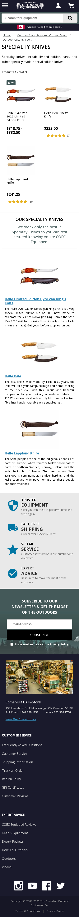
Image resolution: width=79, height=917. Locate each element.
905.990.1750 (62, 712)
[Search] (70, 18)
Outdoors (9, 858)
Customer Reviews (15, 796)
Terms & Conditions (27, 911)
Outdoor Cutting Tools (17, 39)
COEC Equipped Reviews (19, 824)
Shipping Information (17, 762)
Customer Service (14, 753)
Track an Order (13, 770)
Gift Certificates (13, 787)
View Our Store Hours (21, 719)
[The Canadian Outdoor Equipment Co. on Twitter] (60, 886)
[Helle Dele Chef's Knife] (40, 370)
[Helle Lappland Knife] (40, 447)
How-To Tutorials (15, 850)
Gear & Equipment (15, 833)
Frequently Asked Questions (22, 745)
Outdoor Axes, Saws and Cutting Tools (42, 35)
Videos (7, 867)
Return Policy (11, 779)
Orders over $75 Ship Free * (44, 27)
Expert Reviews (13, 841)
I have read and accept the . (42, 644)
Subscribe (39, 635)
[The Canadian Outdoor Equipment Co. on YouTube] (32, 886)
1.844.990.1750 (28, 712)
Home (7, 35)
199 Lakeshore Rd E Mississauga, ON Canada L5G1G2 (39, 708)
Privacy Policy (59, 644)
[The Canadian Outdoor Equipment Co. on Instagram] (18, 886)
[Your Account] (58, 6)
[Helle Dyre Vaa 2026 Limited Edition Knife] (40, 293)
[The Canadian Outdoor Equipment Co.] (30, 8)
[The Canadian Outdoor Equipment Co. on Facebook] (46, 886)
